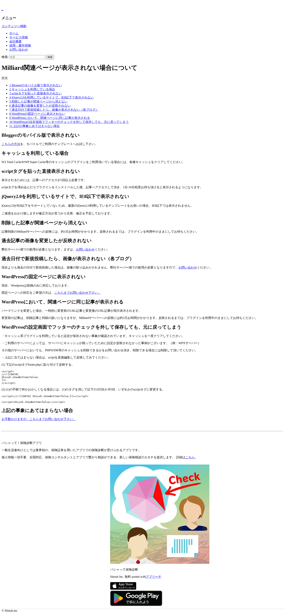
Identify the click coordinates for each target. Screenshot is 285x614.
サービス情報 (18, 37)
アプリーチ (153, 576)
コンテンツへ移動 (14, 26)
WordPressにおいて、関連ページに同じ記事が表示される (49, 117)
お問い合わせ (18, 49)
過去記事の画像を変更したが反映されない (40, 105)
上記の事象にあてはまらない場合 (34, 126)
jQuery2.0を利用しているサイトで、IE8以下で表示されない (51, 97)
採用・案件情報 (20, 45)
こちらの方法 (11, 144)
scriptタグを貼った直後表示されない (35, 93)
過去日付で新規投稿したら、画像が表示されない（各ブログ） (53, 109)
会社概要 (15, 41)
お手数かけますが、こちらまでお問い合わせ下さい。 (39, 419)
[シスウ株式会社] (142, 7)
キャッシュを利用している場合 (32, 89)
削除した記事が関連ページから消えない (38, 101)
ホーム (14, 33)
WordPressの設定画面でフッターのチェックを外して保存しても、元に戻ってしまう (69, 121)
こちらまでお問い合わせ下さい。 (77, 292)
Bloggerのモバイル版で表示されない (35, 85)
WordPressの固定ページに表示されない (37, 113)
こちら (190, 457)
